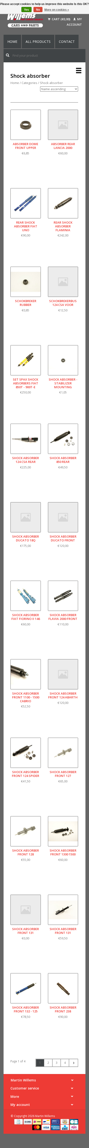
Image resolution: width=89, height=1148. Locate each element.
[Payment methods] (18, 1121)
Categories (29, 83)
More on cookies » (56, 9)
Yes (26, 9)
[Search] (7, 55)
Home (12, 41)
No (38, 9)
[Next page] (73, 1063)
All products (38, 41)
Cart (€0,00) (61, 19)
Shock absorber (51, 83)
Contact (67, 41)
